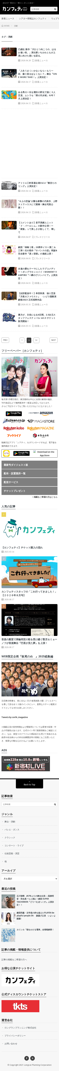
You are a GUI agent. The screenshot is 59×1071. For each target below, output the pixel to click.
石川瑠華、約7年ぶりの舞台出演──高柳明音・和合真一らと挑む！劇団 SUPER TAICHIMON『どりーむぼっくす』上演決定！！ (35, 900)
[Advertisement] (29, 143)
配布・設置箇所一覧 (15, 473)
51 (36, 340)
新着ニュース (8, 18)
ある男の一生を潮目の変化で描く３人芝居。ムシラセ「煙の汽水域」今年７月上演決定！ (37, 95)
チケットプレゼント (15, 490)
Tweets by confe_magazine (15, 717)
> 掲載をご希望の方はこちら (44, 497)
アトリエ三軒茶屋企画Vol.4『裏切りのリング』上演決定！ (37, 184)
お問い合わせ (11, 1043)
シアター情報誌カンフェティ (32, 18)
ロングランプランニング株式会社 (20, 1027)
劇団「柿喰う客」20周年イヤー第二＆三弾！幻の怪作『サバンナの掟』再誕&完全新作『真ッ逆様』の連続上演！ (37, 250)
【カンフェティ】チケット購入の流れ (22, 547)
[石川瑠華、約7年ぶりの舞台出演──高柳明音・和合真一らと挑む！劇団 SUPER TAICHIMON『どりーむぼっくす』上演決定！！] (8, 901)
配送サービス (11, 482)
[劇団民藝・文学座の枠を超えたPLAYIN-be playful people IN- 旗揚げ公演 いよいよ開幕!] (8, 918)
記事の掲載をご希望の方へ (14, 959)
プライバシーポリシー (15, 1035)
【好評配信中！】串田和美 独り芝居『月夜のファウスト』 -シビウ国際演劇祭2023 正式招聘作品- (37, 296)
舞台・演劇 (10, 821)
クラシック (10, 837)
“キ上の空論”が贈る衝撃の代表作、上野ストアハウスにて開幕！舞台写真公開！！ (37, 204)
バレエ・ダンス (12, 829)
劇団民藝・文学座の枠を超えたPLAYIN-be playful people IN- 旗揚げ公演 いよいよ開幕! (36, 915)
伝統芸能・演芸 (12, 853)
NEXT (53, 340)
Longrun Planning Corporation (37, 1065)
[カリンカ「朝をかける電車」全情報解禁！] (8, 935)
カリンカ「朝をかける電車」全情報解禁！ (35, 929)
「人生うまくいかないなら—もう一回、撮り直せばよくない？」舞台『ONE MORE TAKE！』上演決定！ (37, 74)
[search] (55, 9)
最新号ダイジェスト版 (16, 464)
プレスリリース (42, 237)
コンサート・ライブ (14, 845)
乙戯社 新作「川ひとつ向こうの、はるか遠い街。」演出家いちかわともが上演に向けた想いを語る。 (37, 52)
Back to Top (29, 784)
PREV (5, 340)
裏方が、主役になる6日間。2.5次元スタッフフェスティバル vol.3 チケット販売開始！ (37, 318)
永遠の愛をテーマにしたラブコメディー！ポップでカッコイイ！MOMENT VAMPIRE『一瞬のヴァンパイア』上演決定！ (37, 273)
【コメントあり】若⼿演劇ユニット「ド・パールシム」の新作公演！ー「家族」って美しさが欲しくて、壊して (37, 227)
